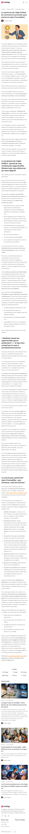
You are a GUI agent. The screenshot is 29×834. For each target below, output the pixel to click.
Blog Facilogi (8, 831)
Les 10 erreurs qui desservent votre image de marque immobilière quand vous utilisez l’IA (14, 786)
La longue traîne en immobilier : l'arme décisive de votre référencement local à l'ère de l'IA (14, 705)
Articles (3, 9)
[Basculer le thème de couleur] (14, 832)
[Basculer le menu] (26, 2)
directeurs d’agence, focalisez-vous (16, 493)
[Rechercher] (23, 2)
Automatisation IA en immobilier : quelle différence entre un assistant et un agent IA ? (14, 749)
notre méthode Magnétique (16, 656)
